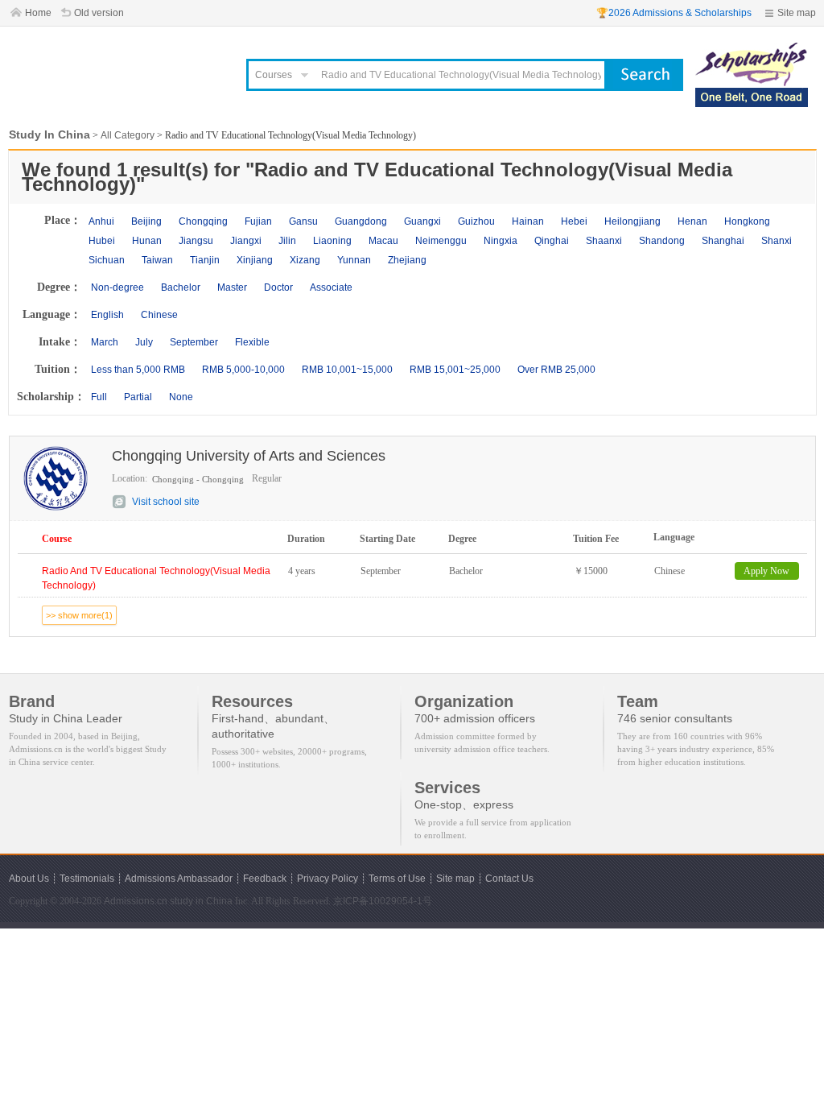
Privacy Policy (327, 878)
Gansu (303, 221)
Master (232, 287)
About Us (29, 878)
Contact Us (509, 878)
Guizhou (476, 221)
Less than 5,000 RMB (138, 369)
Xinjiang (255, 260)
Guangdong (361, 221)
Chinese (159, 314)
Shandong (662, 240)
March (104, 342)
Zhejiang (407, 260)
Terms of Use (397, 878)
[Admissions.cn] (117, 69)
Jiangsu (196, 240)
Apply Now (766, 571)
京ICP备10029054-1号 (382, 901)
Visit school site (166, 501)
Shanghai (723, 240)
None (181, 397)
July (144, 342)
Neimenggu (441, 240)
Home (38, 13)
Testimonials (87, 878)
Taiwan (157, 260)
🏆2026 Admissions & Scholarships (674, 13)
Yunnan (354, 260)
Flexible (252, 342)
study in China (201, 901)
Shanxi (776, 240)
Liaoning (332, 240)
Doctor (278, 287)
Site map (796, 13)
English (107, 314)
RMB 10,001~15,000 (347, 369)
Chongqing (203, 221)
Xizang (305, 260)
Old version (99, 13)
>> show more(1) (79, 615)
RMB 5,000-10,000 (243, 369)
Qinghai (551, 240)
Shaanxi (604, 240)
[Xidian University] (751, 50)
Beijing (146, 221)
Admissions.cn (135, 901)
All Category (127, 135)
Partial (138, 397)
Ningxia (500, 240)
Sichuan (107, 260)
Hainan (528, 221)
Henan (692, 221)
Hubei (102, 240)
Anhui (101, 221)
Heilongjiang (632, 221)
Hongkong (747, 221)
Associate (331, 287)
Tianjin (205, 260)
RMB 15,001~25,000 (455, 369)
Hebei (574, 221)
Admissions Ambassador (179, 878)
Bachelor (180, 287)
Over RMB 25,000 (556, 369)
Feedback (264, 878)
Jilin (287, 240)
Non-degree (117, 287)
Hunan (147, 240)
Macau (383, 240)
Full (99, 397)
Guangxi (422, 221)
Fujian (258, 221)
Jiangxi (246, 240)
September (194, 342)
